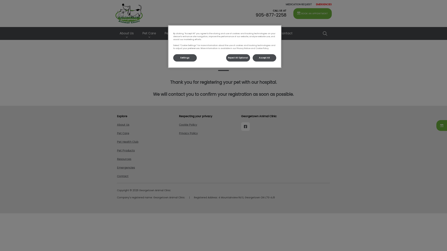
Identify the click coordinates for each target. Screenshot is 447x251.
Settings (185, 57)
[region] (224, 46)
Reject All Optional (238, 57)
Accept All (264, 57)
